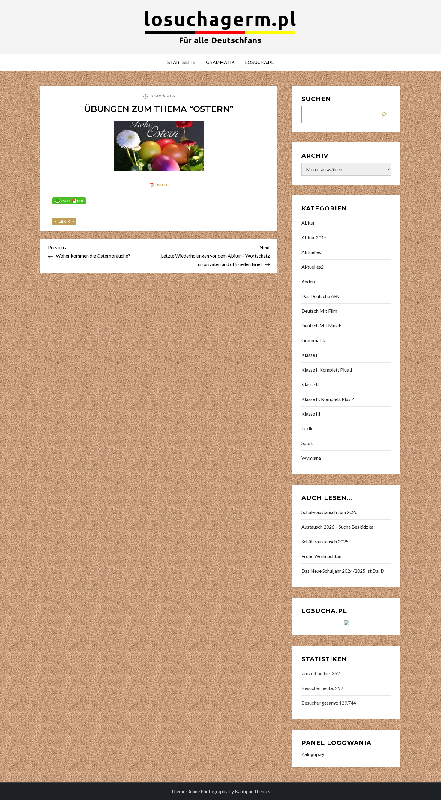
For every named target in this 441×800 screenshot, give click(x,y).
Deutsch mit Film (319, 311)
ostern (162, 184)
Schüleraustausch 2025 (325, 541)
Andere (309, 281)
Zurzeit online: (317, 673)
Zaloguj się (313, 754)
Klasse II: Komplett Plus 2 (328, 399)
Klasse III (311, 413)
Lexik (64, 221)
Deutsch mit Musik (321, 325)
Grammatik (220, 62)
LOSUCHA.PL (259, 62)
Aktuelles (311, 252)
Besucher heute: (318, 688)
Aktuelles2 (313, 267)
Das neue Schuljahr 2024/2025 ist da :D (343, 571)
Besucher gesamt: (320, 703)
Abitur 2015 (314, 237)
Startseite (181, 62)
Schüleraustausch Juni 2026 (330, 512)
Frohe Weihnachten (321, 556)
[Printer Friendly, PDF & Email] (69, 200)
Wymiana (311, 458)
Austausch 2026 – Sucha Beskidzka (338, 527)
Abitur (308, 222)
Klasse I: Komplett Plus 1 (327, 369)
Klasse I (309, 355)
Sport (307, 443)
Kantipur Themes (252, 791)
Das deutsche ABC (321, 296)
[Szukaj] (384, 114)
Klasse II (310, 384)
